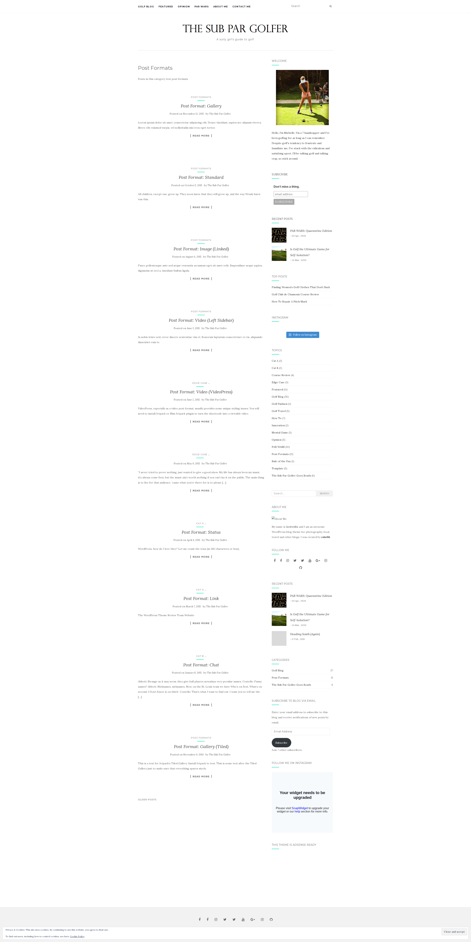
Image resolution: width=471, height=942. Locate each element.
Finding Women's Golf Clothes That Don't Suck (301, 287)
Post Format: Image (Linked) (201, 249)
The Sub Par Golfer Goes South (291, 475)
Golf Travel (279, 411)
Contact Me (241, 6)
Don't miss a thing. (287, 186)
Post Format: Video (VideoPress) (201, 392)
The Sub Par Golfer (220, 113)
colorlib (325, 537)
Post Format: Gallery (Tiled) (201, 746)
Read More (201, 135)
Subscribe (280, 174)
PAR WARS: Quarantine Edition (311, 231)
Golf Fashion (279, 404)
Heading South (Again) (305, 634)
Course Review (281, 375)
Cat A (200, 523)
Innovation (278, 425)
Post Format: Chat (201, 665)
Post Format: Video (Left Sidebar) (201, 320)
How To (276, 418)
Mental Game (280, 432)
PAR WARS (201, 6)
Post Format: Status (201, 532)
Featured (166, 6)
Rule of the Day (281, 461)
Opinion (184, 6)
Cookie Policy (77, 936)
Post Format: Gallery (201, 106)
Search (324, 493)
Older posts (147, 799)
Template (277, 468)
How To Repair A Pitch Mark (289, 301)
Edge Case (199, 383)
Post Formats (201, 97)
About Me (220, 6)
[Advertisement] (302, 877)
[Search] (330, 6)
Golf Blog (146, 6)
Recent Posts (282, 219)
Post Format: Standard (201, 177)
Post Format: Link (201, 598)
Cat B (200, 656)
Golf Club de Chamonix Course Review (295, 294)
